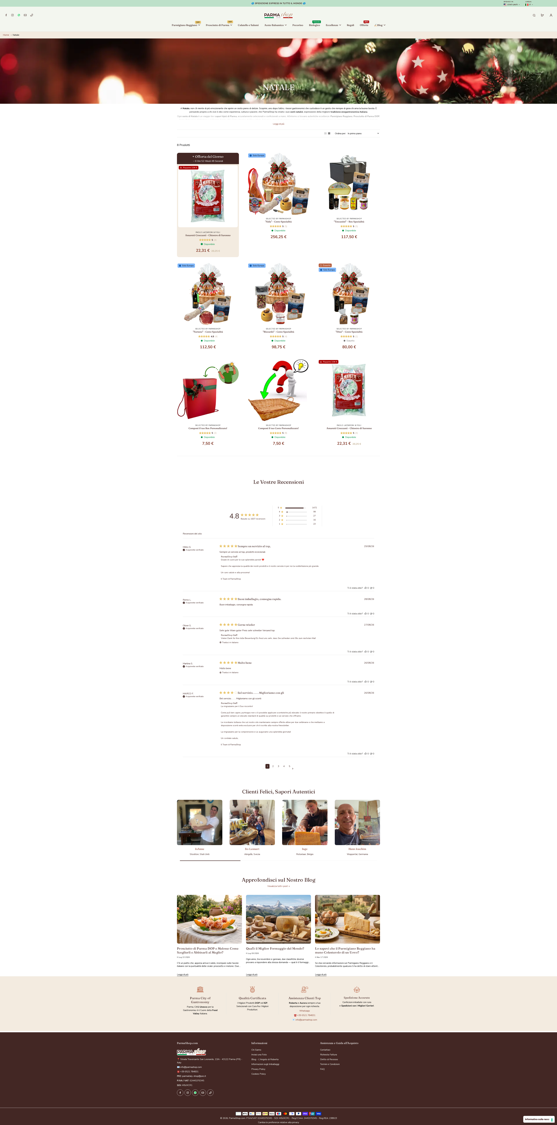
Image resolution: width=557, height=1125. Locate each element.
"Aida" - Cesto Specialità (278, 221)
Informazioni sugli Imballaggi (265, 1064)
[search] (534, 15)
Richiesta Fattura (328, 1054)
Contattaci (325, 1049)
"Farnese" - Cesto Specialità (208, 331)
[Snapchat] (19, 15)
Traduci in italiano (230, 642)
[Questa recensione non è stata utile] (371, 588)
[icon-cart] (542, 15)
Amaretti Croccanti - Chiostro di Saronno (207, 235)
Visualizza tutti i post (277, 886)
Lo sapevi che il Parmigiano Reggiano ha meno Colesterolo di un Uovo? (345, 950)
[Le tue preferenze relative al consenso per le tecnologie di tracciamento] (552, 1120)
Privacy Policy (258, 1069)
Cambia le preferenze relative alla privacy (278, 1122)
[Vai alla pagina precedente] (264, 768)
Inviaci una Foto (259, 1054)
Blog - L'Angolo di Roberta (264, 1059)
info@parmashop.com (306, 1019)
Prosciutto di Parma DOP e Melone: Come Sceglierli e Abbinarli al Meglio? (207, 950)
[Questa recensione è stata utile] (366, 588)
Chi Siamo (256, 1049)
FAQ (322, 1069)
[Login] (551, 15)
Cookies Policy (258, 1073)
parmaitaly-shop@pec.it (194, 1076)
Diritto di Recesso (329, 1059)
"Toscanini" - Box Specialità (349, 221)
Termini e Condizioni (330, 1064)
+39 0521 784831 (306, 1015)
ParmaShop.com (237, 1118)
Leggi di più (278, 123)
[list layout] (325, 133)
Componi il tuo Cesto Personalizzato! (278, 428)
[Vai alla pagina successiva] (293, 768)
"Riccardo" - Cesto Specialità (278, 331)
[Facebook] (6, 15)
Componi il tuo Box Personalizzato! (208, 428)
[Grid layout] (329, 133)
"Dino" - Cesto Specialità (349, 331)
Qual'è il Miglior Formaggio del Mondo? (275, 948)
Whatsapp (304, 1010)
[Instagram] (12, 15)
